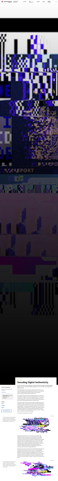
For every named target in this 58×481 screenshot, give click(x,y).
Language (3, 405)
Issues (24, 1)
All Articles (31, 2)
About (38, 1)
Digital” (4, 390)
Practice (2, 407)
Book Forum (49, 2)
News (44, 1)
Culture (2, 403)
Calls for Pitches (15, 2)
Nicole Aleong (4, 392)
